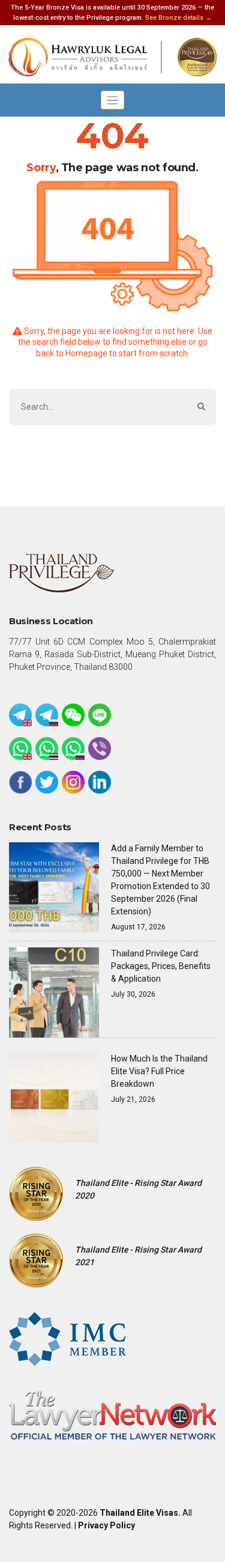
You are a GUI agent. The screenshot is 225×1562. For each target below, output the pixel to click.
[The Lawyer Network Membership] (112, 1414)
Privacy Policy (106, 1525)
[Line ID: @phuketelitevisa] (99, 715)
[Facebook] (20, 782)
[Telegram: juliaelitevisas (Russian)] (46, 715)
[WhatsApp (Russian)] (73, 748)
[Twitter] (46, 782)
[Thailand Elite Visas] (112, 57)
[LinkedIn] (99, 782)
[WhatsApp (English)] (20, 748)
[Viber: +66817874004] (99, 748)
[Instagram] (73, 782)
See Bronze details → (178, 18)
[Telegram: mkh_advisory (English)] (20, 715)
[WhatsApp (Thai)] (46, 748)
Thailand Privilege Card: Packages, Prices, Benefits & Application (161, 966)
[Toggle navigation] (112, 100)
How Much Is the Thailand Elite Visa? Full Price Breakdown (159, 1071)
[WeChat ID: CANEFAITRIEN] (73, 715)
